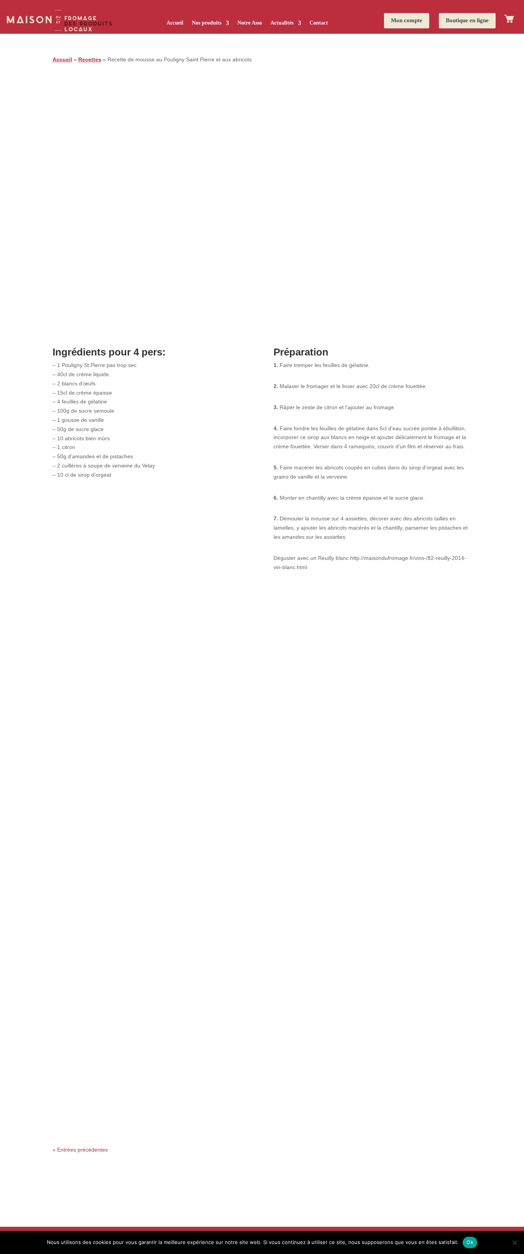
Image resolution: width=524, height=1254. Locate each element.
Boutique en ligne (467, 20)
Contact (319, 23)
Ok (469, 1242)
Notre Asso (249, 23)
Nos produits (206, 23)
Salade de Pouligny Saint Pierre (104, 1088)
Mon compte (406, 20)
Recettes (89, 59)
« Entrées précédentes (80, 1150)
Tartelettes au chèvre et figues (102, 944)
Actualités (281, 23)
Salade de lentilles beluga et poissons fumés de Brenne (144, 1021)
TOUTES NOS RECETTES (262, 1165)
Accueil (174, 23)
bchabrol (78, 956)
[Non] (514, 1242)
